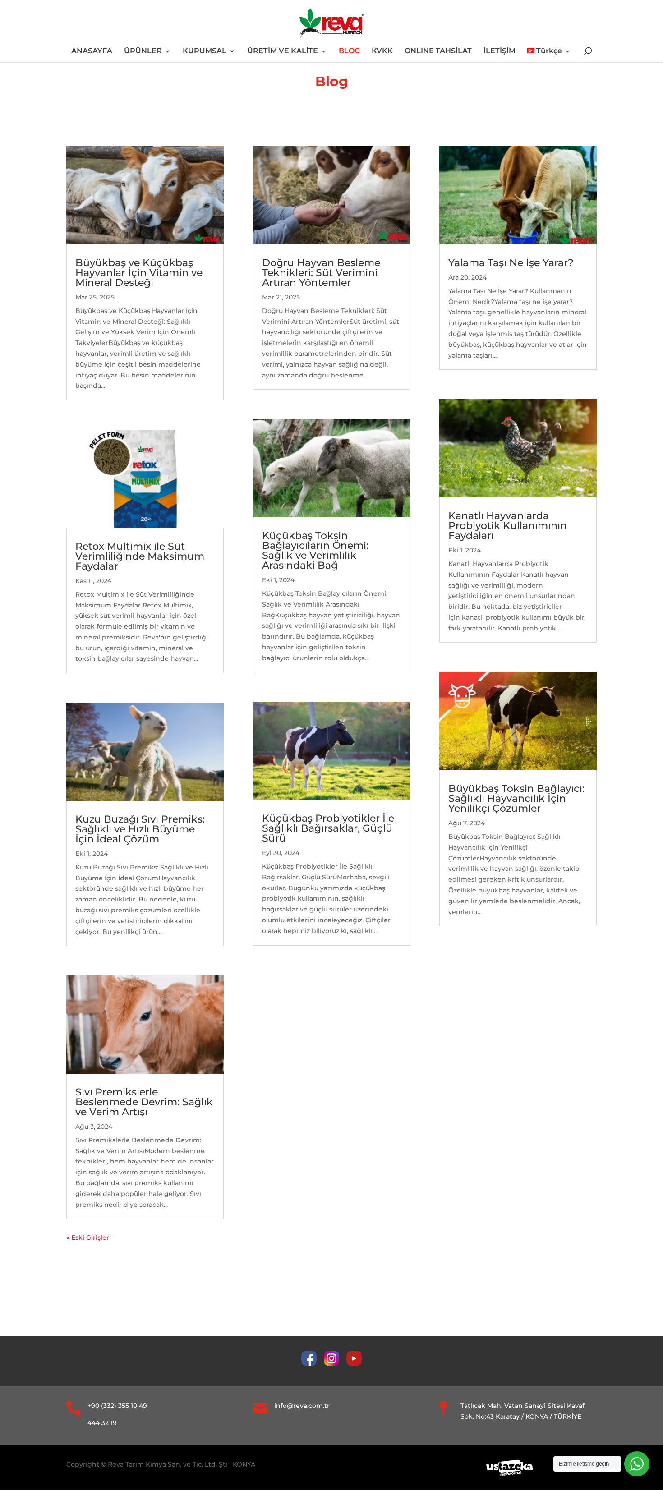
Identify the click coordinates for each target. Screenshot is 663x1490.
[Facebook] (312, 1364)
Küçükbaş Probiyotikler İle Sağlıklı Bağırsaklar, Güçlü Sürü (328, 828)
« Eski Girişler (87, 1237)
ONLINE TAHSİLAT (438, 51)
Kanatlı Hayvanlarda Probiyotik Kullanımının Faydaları (507, 526)
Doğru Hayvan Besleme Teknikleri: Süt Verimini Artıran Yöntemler (321, 273)
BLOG (349, 51)
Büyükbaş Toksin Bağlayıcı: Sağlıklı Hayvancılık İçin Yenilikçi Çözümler (516, 798)
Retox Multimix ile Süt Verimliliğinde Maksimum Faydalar (139, 556)
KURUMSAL (204, 51)
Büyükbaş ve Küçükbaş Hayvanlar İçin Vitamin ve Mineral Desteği (139, 273)
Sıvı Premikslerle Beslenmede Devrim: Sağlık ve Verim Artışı (144, 1102)
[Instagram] (335, 1364)
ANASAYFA (91, 51)
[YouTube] (354, 1364)
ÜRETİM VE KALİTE (282, 51)
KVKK (382, 51)
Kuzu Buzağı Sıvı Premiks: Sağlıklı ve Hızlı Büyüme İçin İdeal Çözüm (140, 829)
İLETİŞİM (499, 51)
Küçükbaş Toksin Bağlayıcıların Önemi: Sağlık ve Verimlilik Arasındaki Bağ (315, 550)
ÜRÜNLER (143, 51)
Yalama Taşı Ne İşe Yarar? (511, 263)
